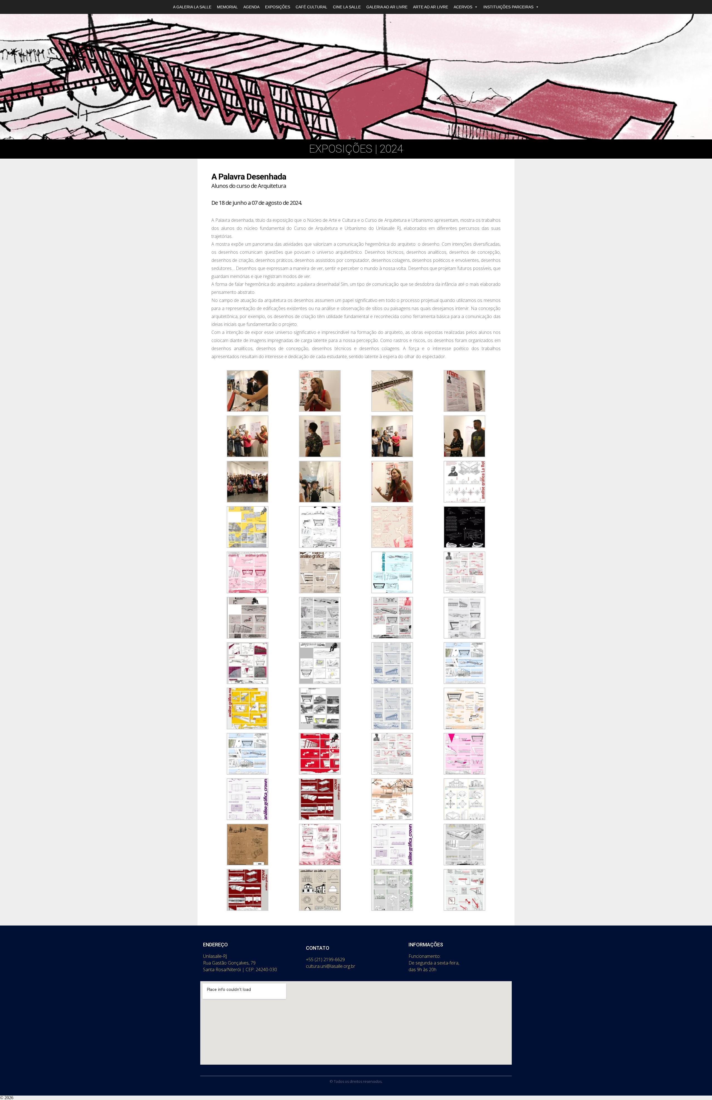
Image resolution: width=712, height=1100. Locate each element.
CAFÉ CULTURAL (311, 7)
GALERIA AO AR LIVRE (386, 7)
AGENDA (251, 7)
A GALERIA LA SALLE (192, 7)
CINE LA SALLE (347, 7)
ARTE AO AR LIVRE (430, 7)
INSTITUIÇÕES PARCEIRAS (508, 7)
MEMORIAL (227, 7)
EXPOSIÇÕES (277, 7)
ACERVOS (463, 7)
